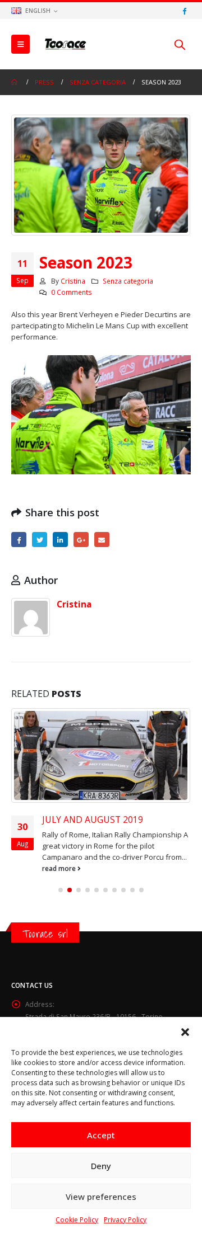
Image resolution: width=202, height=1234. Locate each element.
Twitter (39, 539)
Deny (101, 1165)
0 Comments (71, 292)
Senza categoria (128, 280)
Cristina (73, 280)
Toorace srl (45, 933)
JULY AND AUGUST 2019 (92, 819)
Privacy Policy (125, 1219)
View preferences (101, 1196)
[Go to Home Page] (15, 82)
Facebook (18, 539)
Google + (81, 539)
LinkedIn (60, 539)
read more (59, 868)
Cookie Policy (77, 1219)
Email (101, 539)
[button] (185, 1031)
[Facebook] (184, 10)
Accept (101, 1135)
